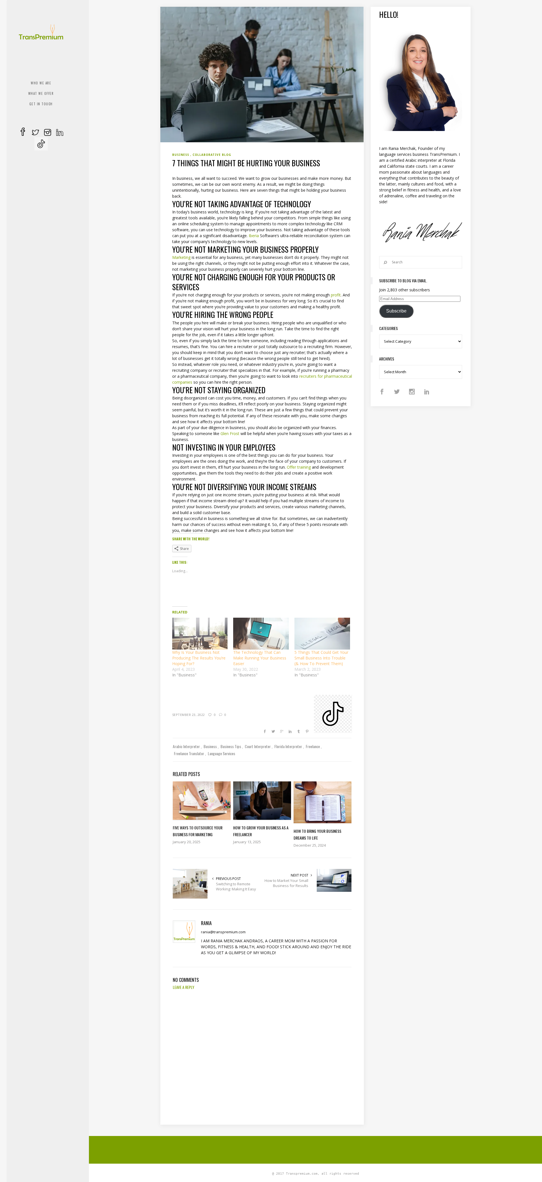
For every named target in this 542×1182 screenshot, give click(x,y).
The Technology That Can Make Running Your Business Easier (259, 658)
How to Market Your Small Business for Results (286, 883)
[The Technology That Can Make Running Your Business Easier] (261, 634)
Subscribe (396, 311)
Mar (176, 257)
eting (186, 257)
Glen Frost (229, 433)
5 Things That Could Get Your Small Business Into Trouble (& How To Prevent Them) (321, 658)
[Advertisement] (316, 1149)
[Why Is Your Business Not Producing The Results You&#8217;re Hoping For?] (200, 634)
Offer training (299, 467)
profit (336, 295)
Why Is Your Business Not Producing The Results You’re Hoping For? (199, 658)
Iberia (254, 235)
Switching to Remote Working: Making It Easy (236, 886)
